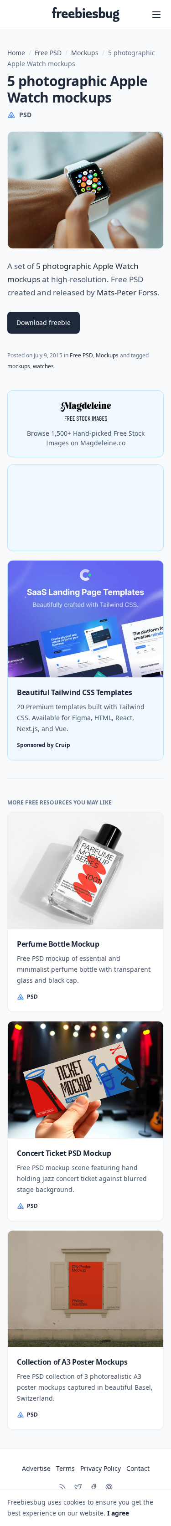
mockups (18, 366)
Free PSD (48, 52)
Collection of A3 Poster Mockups (72, 1362)
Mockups (84, 52)
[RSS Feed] (62, 1487)
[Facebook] (93, 1487)
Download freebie (43, 322)
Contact (138, 1468)
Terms (65, 1468)
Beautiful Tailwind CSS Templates (74, 692)
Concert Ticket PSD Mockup (64, 1153)
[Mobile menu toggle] (156, 14)
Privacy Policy (100, 1468)
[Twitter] (78, 1487)
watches (43, 366)
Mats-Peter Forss (127, 292)
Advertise (36, 1468)
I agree (118, 1513)
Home (16, 52)
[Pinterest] (109, 1487)
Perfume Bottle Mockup (58, 944)
